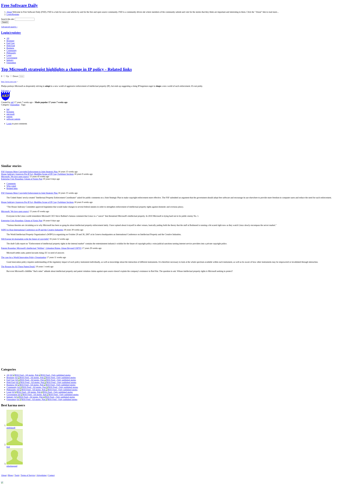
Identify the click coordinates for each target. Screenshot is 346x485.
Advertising (41, 475)
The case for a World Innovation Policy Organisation (23, 257)
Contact (51, 475)
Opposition (14, 105)
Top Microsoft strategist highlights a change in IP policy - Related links (66, 69)
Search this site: (8, 19)
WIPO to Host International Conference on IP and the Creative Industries (32, 230)
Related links (12, 188)
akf (12, 102)
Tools (16, 475)
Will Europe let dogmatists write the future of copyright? (25, 239)
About (9, 12)
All (11, 375)
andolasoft (10, 428)
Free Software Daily (19, 5)
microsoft (10, 114)
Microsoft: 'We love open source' (15, 176)
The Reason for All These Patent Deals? (18, 266)
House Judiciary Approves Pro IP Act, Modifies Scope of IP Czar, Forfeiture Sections (37, 174)
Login (9, 124)
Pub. (36, 375)
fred (8, 447)
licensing (10, 112)
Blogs (10, 475)
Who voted (11, 186)
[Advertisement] (21, 144)
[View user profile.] (5, 100)
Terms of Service (28, 475)
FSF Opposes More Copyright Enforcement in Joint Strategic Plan (29, 172)
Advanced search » (9, 27)
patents (9, 116)
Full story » (6, 91)
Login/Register (12, 14)
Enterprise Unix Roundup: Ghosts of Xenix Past (21, 179)
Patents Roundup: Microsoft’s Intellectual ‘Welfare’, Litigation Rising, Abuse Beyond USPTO (41, 248)
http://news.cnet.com (8, 82)
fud (7, 109)
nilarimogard (11, 466)
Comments (11, 183)
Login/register (11, 32)
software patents (13, 119)
